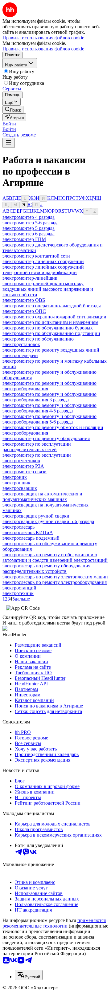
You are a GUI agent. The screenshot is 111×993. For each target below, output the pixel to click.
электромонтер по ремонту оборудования (46, 438)
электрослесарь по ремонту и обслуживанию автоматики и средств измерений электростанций (55, 557)
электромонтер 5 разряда (28, 228)
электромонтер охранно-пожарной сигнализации (54, 316)
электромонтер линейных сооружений (43, 261)
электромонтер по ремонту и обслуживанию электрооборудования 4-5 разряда (49, 408)
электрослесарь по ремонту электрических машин (55, 576)
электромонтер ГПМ (24, 239)
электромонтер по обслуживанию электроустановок (38, 341)
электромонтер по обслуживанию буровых (47, 327)
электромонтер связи (24, 471)
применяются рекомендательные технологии (54, 923)
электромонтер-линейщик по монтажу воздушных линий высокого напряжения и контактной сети (47, 289)
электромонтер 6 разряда (28, 233)
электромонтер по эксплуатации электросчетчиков (36, 457)
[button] (9, 123)
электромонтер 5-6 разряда (30, 222)
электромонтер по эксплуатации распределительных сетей (36, 446)
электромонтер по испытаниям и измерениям (50, 322)
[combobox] (29, 975)
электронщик (16, 482)
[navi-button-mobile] (8, 143)
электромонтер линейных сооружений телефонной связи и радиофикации (43, 269)
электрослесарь (18, 527)
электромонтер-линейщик (29, 278)
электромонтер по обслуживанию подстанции (51, 333)
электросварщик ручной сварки (35, 515)
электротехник (18, 593)
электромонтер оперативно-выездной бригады (51, 305)
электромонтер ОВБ (23, 300)
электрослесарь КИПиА (27, 532)
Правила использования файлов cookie (43, 48)
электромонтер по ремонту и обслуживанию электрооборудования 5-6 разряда (49, 419)
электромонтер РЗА (23, 466)
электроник (14, 477)
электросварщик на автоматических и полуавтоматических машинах (42, 496)
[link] (12, 109)
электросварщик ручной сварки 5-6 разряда (48, 521)
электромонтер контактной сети (36, 255)
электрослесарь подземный (31, 538)
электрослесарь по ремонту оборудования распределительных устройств (46, 568)
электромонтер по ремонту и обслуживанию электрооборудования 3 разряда (49, 397)
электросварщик (19, 488)
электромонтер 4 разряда (28, 217)
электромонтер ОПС (24, 311)
